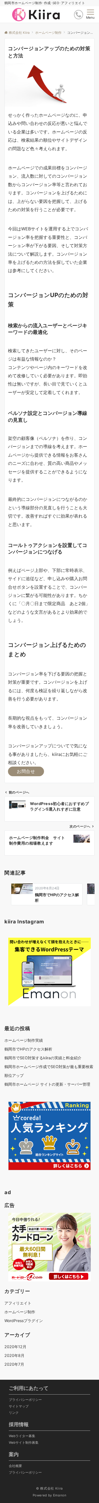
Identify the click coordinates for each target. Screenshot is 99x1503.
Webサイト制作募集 (23, 1443)
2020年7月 (14, 1364)
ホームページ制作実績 (23, 1040)
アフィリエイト (17, 1303)
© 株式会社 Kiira (49, 1488)
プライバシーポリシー (25, 1400)
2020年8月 (14, 1355)
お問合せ (26, 771)
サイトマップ (19, 1406)
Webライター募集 (22, 1436)
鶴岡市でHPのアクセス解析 (28, 1049)
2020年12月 (15, 1346)
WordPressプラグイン (23, 1320)
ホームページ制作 (19, 1311)
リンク (14, 1413)
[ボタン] (78, 14)
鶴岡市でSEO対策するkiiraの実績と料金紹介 (42, 1057)
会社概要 (15, 1466)
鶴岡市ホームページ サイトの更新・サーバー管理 (47, 1084)
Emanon (60, 1495)
